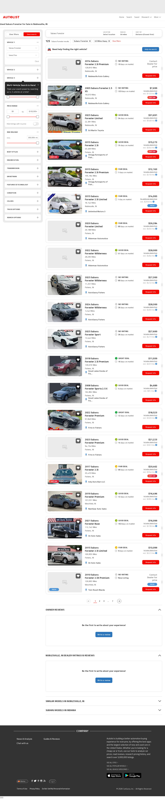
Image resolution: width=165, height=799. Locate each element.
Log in (53, 781)
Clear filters (116, 41)
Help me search (151, 49)
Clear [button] (37, 61)
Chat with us (22, 743)
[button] (23, 48)
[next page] (119, 601)
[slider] (8, 97)
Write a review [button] (103, 634)
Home (121, 17)
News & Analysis (24, 738)
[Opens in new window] (114, 775)
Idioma (22, 781)
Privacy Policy (35, 788)
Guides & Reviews (52, 738)
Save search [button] (31, 34)
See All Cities (112, 762)
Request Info (151, 75)
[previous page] (88, 601)
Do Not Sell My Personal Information (56, 788)
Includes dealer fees (150, 91)
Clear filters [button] (14, 34)
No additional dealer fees (148, 199)
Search (129, 17)
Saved (136, 17)
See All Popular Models (117, 766)
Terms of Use (22, 788)
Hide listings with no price (16, 124)
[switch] (35, 124)
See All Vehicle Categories (118, 769)
